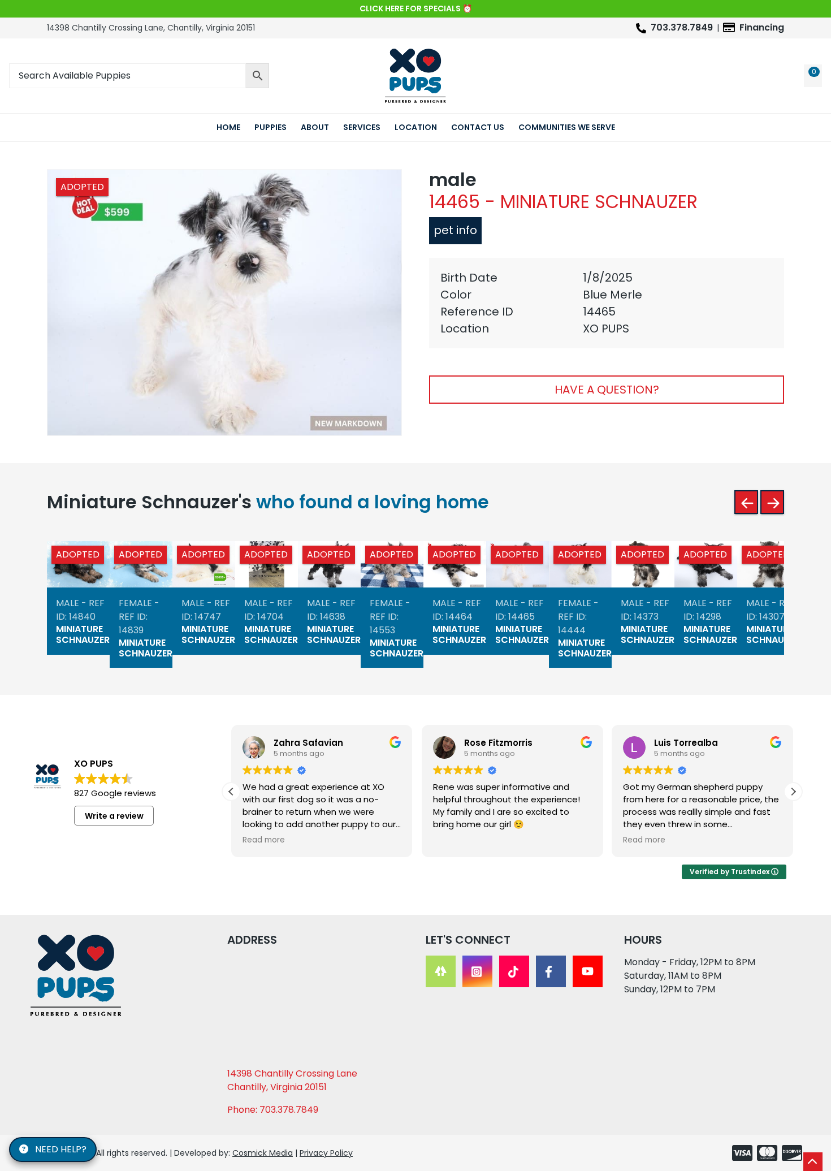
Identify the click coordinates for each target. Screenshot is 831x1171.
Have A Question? (607, 389)
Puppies (270, 127)
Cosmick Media (262, 1153)
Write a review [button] (114, 816)
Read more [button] (264, 840)
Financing (761, 27)
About (315, 127)
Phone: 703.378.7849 (272, 1109)
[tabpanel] (606, 303)
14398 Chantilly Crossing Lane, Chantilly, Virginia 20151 (151, 27)
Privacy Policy (326, 1153)
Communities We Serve (566, 127)
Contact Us (477, 127)
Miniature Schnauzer (83, 634)
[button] (793, 791)
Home (228, 127)
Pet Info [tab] (455, 230)
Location (416, 127)
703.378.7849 (682, 27)
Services (361, 127)
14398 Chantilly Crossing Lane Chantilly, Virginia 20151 (292, 1080)
